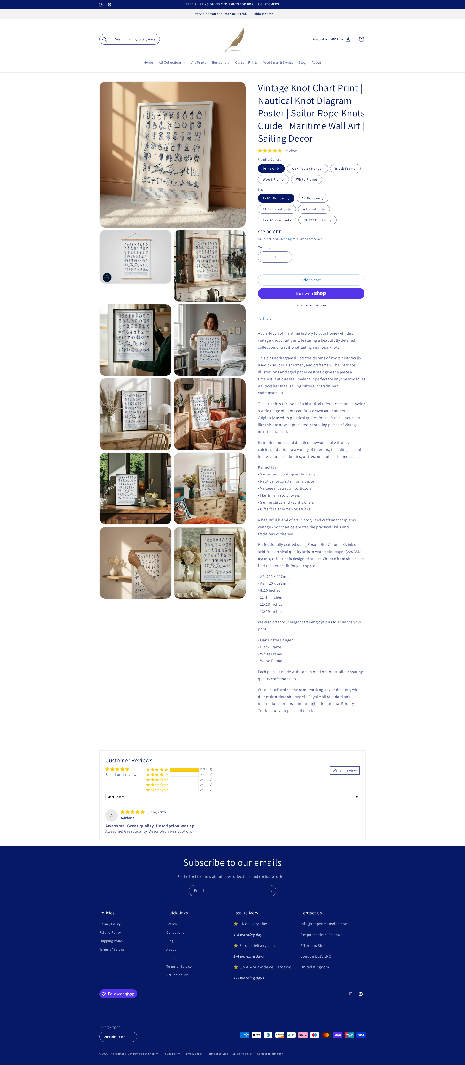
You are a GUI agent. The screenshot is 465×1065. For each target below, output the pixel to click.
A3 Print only (314, 209)
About (171, 949)
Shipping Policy (111, 941)
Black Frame (345, 168)
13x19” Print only (317, 220)
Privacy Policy (109, 924)
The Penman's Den (120, 1054)
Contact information (270, 1053)
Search (171, 924)
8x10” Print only (276, 198)
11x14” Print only (277, 209)
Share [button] (267, 318)
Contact (172, 958)
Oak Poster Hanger (307, 168)
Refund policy (177, 975)
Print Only (271, 168)
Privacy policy (194, 1053)
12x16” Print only (277, 220)
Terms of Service (112, 949)
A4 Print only (312, 198)
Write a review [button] (345, 770)
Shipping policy (242, 1053)
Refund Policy (110, 932)
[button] (129, 39)
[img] (133, 812)
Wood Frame (273, 179)
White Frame (306, 179)
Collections (175, 932)
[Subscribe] (270, 890)
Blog (169, 941)
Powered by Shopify (145, 1054)
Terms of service (217, 1053)
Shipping (285, 239)
